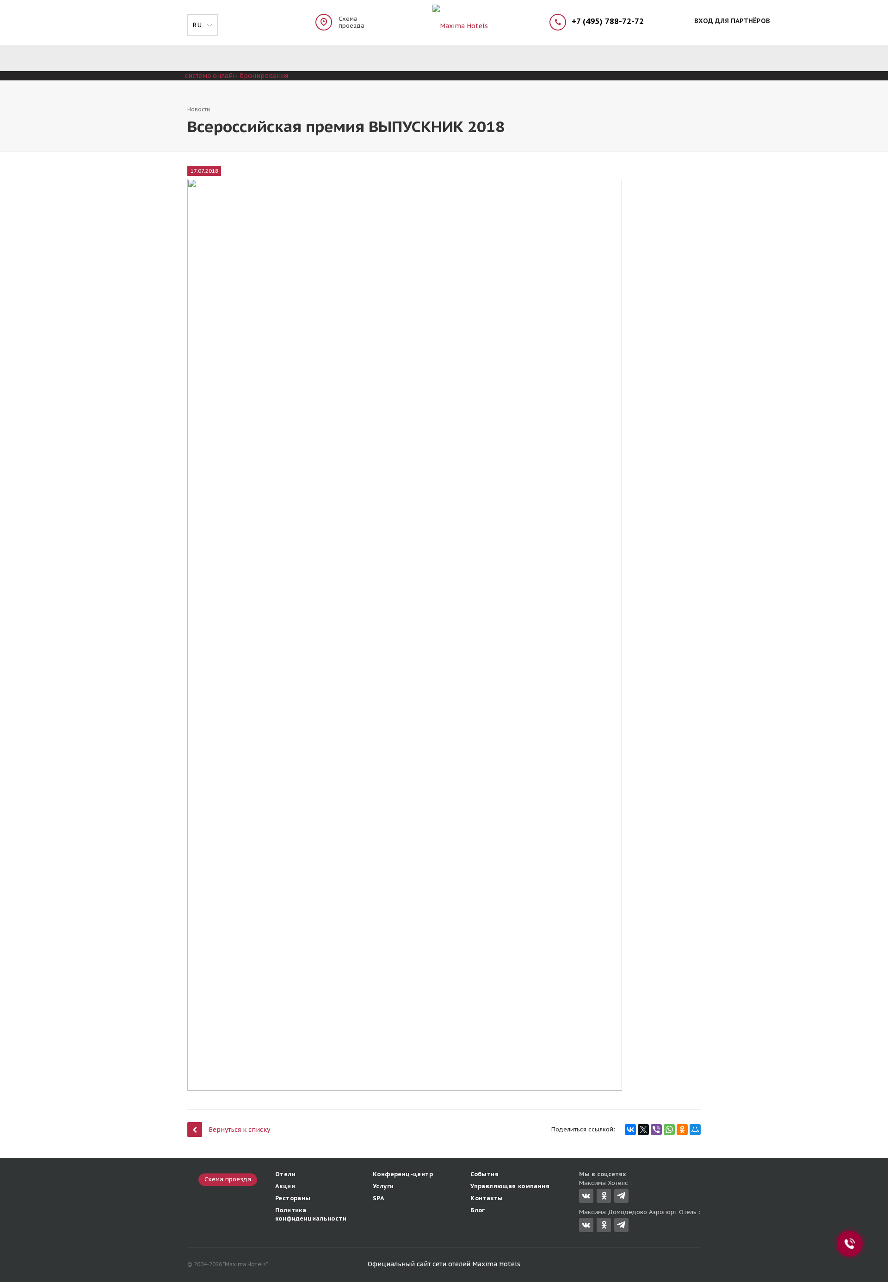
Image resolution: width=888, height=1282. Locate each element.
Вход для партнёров (732, 21)
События (484, 1174)
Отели (285, 1174)
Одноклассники (604, 1196)
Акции (285, 1186)
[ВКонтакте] (630, 1129)
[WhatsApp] (669, 1129)
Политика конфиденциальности (310, 1214)
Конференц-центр (403, 1174)
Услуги (383, 1186)
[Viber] (656, 1129)
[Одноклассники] (682, 1129)
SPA (378, 1198)
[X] (643, 1129)
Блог (477, 1210)
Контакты (486, 1198)
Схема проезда (351, 22)
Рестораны (293, 1198)
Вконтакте (586, 1196)
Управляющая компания (509, 1186)
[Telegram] (621, 1196)
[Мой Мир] (695, 1129)
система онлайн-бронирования (236, 76)
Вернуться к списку (239, 1129)
